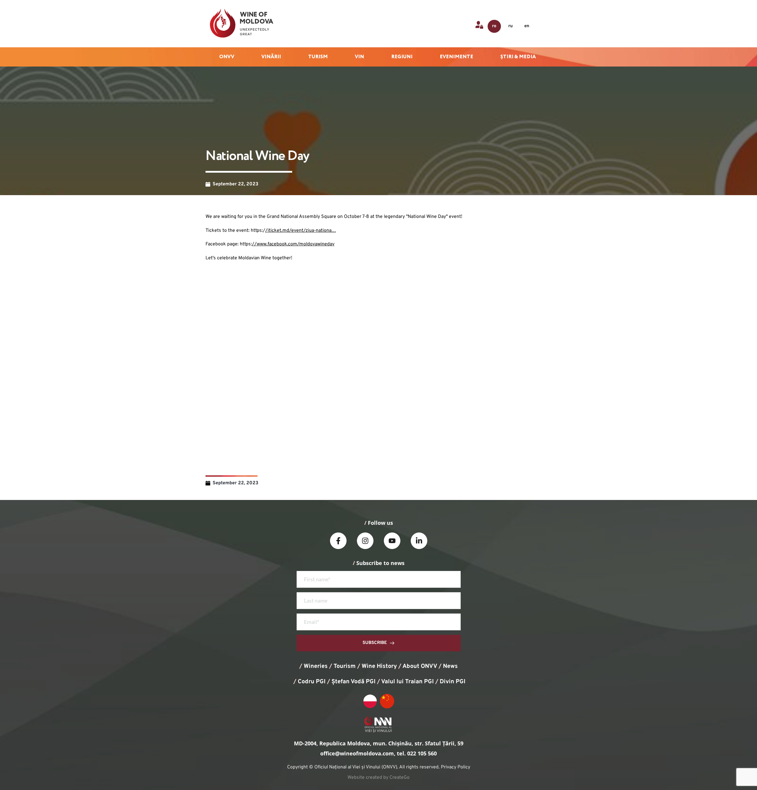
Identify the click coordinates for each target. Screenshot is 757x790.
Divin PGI (452, 682)
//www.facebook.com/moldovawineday (293, 244)
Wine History (379, 666)
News (450, 666)
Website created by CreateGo (378, 778)
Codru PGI (312, 682)
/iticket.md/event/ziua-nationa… (300, 231)
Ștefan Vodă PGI (353, 682)
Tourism (345, 666)
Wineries (316, 666)
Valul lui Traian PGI (407, 682)
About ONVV (419, 666)
